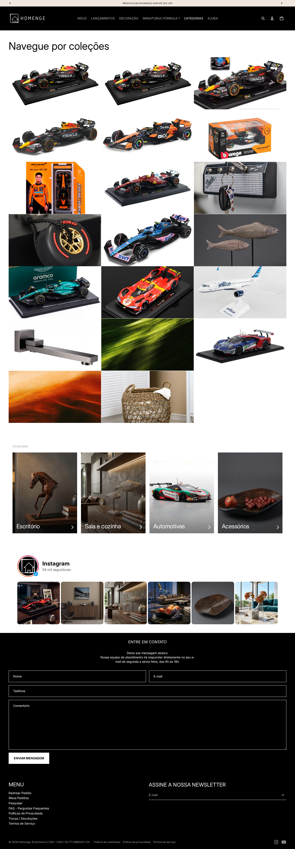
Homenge (24, 842)
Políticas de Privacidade (26, 813)
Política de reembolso (107, 842)
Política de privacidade (137, 842)
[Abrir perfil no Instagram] (28, 566)
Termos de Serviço (22, 823)
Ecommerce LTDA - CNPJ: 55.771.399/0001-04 (61, 842)
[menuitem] (82, 18)
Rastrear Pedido (20, 793)
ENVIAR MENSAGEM (29, 758)
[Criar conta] (282, 795)
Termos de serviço (164, 842)
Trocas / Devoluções (23, 818)
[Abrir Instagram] (38, 603)
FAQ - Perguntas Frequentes (29, 808)
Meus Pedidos (19, 798)
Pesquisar (15, 803)
